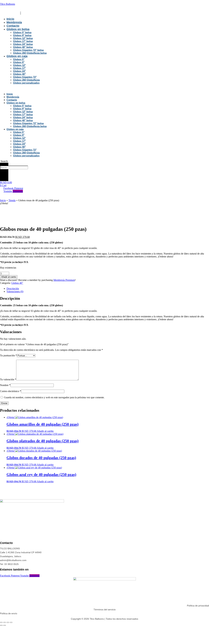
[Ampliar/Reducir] (1, 622)
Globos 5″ (18, 59)
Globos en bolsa (18, 29)
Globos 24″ (19, 71)
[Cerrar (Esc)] (11, 622)
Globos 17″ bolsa (23, 41)
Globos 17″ (19, 68)
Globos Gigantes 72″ (25, 77)
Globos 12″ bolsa (23, 38)
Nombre (5, 385)
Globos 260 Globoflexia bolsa (30, 53)
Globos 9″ (18, 62)
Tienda (12, 200)
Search (4, 164)
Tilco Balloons (7, 4)
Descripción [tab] (13, 288)
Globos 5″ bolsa (22, 32)
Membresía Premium (64, 280)
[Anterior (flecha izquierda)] (1, 625)
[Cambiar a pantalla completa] (4, 622)
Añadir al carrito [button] (45, 431)
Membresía (14, 22)
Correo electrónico (10, 391)
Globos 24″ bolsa (23, 44)
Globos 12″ (19, 65)
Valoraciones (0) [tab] (15, 291)
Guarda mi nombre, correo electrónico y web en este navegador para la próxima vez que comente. (54, 397)
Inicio (10, 19)
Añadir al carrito (8, 277)
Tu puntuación (8, 355)
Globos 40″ (19, 74)
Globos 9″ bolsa (22, 35)
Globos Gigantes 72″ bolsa (28, 50)
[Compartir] (8, 622)
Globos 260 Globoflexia (26, 80)
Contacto (13, 25)
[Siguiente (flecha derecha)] (4, 625)
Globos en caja (17, 56)
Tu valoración (8, 379)
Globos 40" (17, 283)
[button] (43, 88)
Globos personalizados (26, 82)
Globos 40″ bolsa (23, 47)
